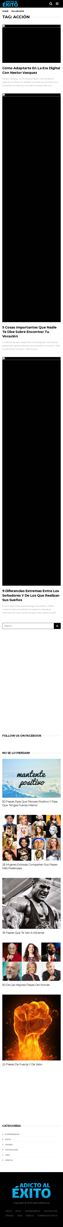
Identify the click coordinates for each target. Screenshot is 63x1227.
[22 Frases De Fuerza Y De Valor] (31, 1027)
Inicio (9, 1211)
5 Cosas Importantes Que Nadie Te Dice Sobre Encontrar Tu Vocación (29, 331)
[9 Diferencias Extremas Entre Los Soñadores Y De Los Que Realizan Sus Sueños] (31, 471)
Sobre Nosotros (47, 1215)
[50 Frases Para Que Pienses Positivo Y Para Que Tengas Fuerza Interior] (31, 778)
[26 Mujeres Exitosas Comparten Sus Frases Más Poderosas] (31, 838)
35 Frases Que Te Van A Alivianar (23, 932)
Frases (9, 1144)
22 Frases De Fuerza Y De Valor (22, 1064)
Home (5, 11)
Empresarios (12, 1134)
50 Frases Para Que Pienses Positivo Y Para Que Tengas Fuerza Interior (29, 803)
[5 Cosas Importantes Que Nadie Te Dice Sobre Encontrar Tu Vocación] (31, 207)
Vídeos (9, 1160)
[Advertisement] (29, 681)
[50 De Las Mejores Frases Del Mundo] (31, 961)
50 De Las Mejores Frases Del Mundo (26, 985)
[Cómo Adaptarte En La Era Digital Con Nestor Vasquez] (31, 44)
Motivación (11, 1150)
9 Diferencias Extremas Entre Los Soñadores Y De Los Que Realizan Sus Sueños (30, 595)
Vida (7, 1155)
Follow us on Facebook (21, 735)
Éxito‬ (8, 1139)
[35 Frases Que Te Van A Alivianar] (31, 903)
